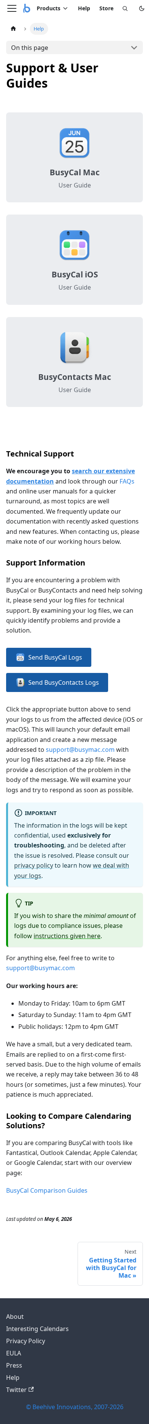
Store (106, 8)
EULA (13, 1353)
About (15, 1316)
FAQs (127, 481)
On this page (29, 47)
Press (14, 1365)
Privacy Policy (25, 1341)
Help (84, 8)
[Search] (125, 8)
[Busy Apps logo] (27, 8)
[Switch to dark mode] (142, 8)
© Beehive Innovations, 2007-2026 (74, 1407)
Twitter (16, 1390)
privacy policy (33, 865)
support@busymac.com (80, 749)
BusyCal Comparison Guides (46, 1190)
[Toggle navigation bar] (12, 8)
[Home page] (13, 29)
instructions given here (67, 936)
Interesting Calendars (37, 1329)
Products (48, 8)
